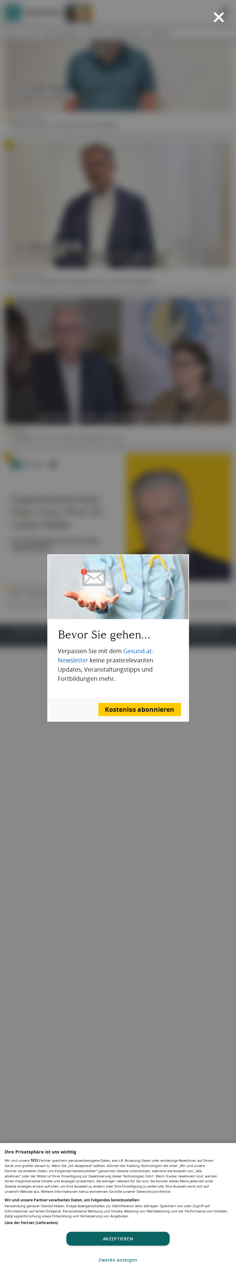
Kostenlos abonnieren (139, 709)
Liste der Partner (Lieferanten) (31, 1222)
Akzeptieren (118, 1239)
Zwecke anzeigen (118, 1260)
